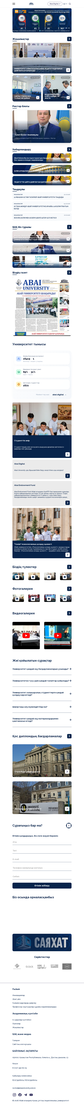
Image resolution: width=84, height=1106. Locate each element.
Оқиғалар (16, 1024)
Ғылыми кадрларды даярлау (24, 1003)
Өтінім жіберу (42, 885)
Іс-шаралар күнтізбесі (21, 1020)
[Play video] (26, 635)
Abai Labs (16, 999)
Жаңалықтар (18, 1027)
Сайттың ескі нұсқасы (21, 1044)
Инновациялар (18, 995)
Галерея (16, 1040)
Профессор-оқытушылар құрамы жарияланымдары (34, 1007)
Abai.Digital (54, 4)
